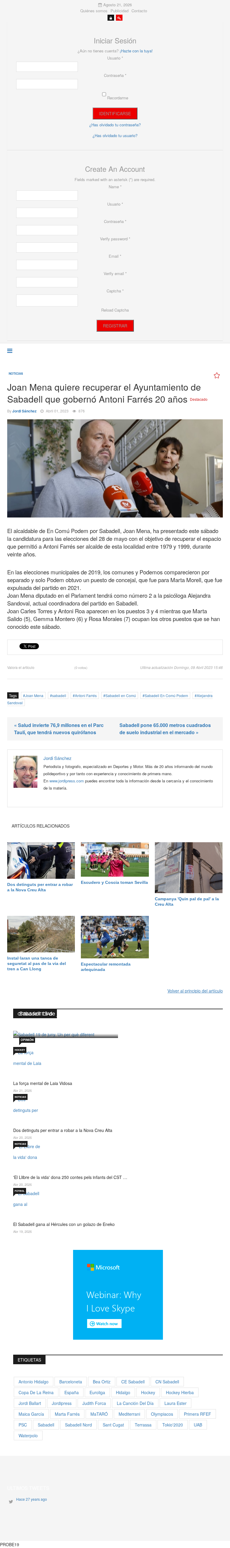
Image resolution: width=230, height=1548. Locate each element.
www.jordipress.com (66, 781)
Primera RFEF (197, 1414)
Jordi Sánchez (24, 411)
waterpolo (28, 1435)
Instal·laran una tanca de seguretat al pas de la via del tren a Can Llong (36, 963)
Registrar (115, 326)
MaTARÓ (99, 1414)
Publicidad (119, 11)
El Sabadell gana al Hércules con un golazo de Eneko (64, 1224)
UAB (198, 1425)
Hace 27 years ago (31, 1499)
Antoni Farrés (86, 695)
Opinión (27, 1040)
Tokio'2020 (172, 1425)
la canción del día (135, 1403)
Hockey (20, 1049)
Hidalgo (123, 1392)
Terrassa (143, 1425)
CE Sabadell (133, 1382)
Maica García (31, 1414)
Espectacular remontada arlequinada (106, 967)
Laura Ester (175, 1403)
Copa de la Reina (36, 1392)
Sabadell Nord (78, 1425)
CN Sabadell (167, 1382)
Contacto (139, 11)
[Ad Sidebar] (118, 1294)
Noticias (16, 373)
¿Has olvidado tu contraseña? (115, 125)
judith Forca (94, 1403)
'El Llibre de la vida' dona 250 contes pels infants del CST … (70, 1177)
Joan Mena (34, 695)
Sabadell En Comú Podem (166, 695)
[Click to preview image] (115, 468)
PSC (23, 1425)
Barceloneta (70, 1382)
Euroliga (97, 1392)
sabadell (59, 695)
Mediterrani (129, 1414)
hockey (148, 1392)
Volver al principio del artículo (195, 991)
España (71, 1392)
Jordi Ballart (30, 1403)
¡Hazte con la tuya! (136, 51)
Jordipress (62, 1403)
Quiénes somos (94, 11)
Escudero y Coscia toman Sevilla (114, 882)
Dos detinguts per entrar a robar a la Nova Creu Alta (40, 887)
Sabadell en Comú (120, 695)
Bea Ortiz (102, 1382)
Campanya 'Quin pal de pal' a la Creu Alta (187, 901)
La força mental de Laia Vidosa (42, 1083)
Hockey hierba (180, 1392)
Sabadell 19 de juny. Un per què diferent (57, 1016)
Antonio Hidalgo (34, 1382)
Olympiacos (162, 1414)
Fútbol (20, 1190)
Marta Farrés (67, 1414)
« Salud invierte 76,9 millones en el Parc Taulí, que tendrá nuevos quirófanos (59, 729)
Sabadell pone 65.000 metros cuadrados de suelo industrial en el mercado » (165, 729)
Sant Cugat (113, 1425)
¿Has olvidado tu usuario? (115, 135)
